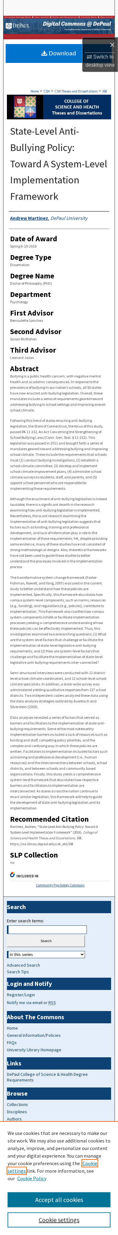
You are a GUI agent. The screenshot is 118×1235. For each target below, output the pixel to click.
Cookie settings (59, 1220)
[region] (59, 1178)
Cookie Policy (31, 1178)
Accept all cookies (59, 1200)
